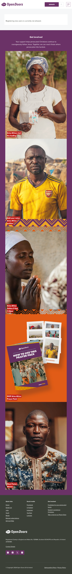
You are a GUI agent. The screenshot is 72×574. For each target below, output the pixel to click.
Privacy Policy (62, 568)
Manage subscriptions (12, 518)
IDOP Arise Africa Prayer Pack (14, 397)
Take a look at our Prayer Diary (57, 515)
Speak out (9, 508)
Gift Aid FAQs (10, 521)
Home (7, 505)
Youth (7, 513)
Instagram (30, 510)
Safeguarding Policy (50, 568)
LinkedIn (29, 516)
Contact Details (10, 547)
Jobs (7, 510)
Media (7, 516)
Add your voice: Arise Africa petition (13, 220)
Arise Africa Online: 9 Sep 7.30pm (12, 308)
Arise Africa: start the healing (14, 134)
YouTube (29, 513)
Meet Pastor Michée (12, 485)
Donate (52, 4)
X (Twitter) (30, 508)
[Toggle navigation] (68, 4)
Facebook (30, 505)
